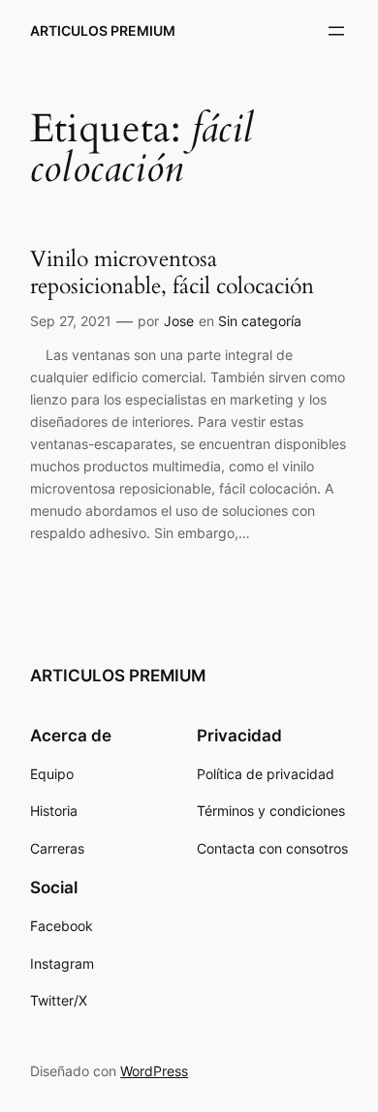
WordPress (154, 1071)
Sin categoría (259, 321)
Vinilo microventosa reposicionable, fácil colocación (172, 272)
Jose (179, 321)
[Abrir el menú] (336, 31)
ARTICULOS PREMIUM (102, 30)
